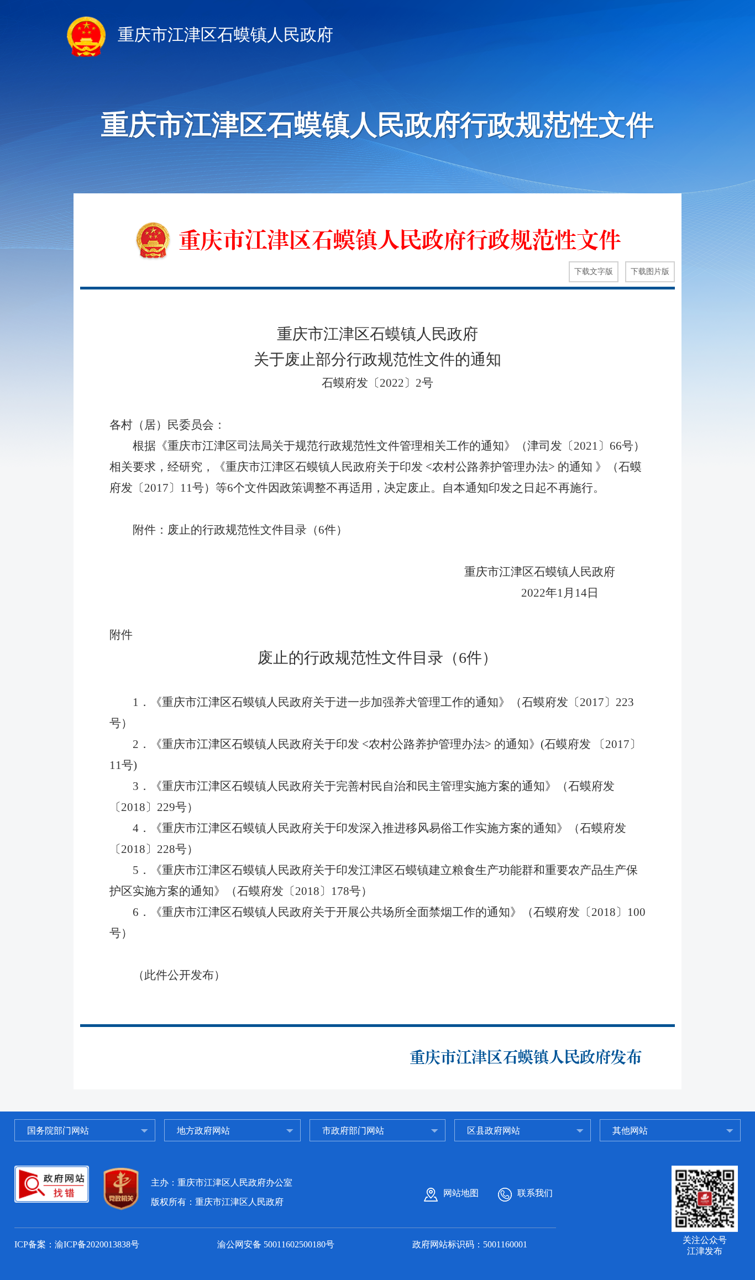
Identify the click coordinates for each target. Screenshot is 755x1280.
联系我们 (535, 1193)
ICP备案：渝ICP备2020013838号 (76, 1244)
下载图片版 (650, 271)
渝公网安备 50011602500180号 (275, 1244)
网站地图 (461, 1193)
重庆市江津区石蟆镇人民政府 (225, 34)
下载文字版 (593, 271)
